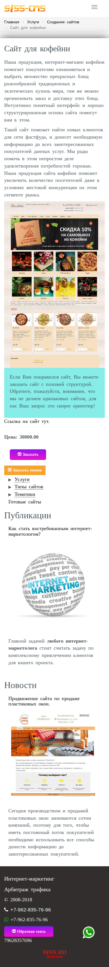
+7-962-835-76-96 (30, 910)
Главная (11, 22)
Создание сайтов (63, 22)
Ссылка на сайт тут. (27, 421)
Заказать (30, 454)
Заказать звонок (27, 470)
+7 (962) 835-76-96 (88, 932)
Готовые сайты (24, 502)
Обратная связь (31, 931)
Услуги (33, 22)
